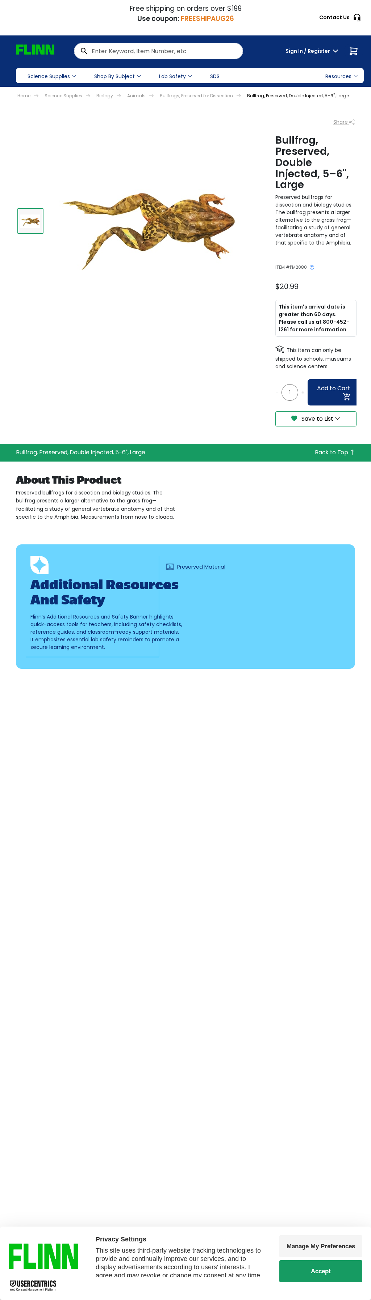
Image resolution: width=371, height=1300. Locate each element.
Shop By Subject (114, 76)
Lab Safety (172, 76)
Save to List (317, 419)
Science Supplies (49, 76)
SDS (215, 76)
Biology (104, 96)
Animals (136, 96)
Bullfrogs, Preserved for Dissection (196, 96)
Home (23, 96)
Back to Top (332, 452)
